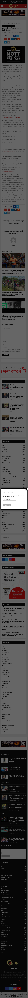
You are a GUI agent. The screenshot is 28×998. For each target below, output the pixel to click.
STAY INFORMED (8, 493)
